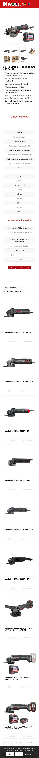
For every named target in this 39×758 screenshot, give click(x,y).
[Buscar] (8, 4)
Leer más (12, 341)
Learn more (28, 754)
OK (10, 754)
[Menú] (34, 4)
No (19, 754)
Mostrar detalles (27, 341)
